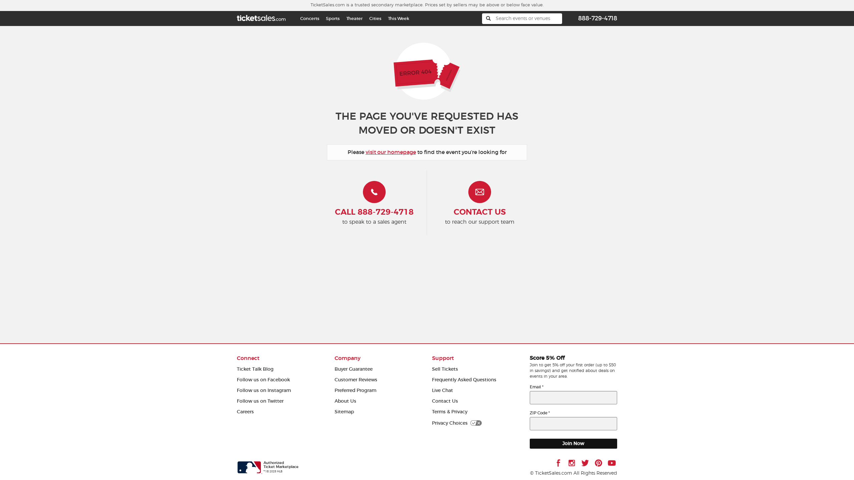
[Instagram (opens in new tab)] (571, 463)
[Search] (488, 18)
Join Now (573, 443)
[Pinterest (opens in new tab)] (598, 463)
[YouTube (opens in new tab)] (611, 463)
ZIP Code (540, 412)
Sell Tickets (445, 369)
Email (536, 386)
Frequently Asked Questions (464, 380)
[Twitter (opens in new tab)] (585, 463)
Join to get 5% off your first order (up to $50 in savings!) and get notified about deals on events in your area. (573, 370)
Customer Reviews (356, 380)
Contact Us (445, 401)
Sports (333, 18)
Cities (375, 18)
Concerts (309, 18)
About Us (345, 401)
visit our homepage (391, 152)
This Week (398, 18)
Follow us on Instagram (264, 390)
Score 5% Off (547, 358)
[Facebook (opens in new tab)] (558, 463)
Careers (245, 412)
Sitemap (344, 412)
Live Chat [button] (442, 390)
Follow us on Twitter (260, 401)
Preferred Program (355, 390)
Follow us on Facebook (263, 380)
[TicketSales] (261, 17)
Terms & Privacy (449, 412)
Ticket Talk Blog (255, 369)
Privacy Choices (450, 423)
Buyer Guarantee (354, 369)
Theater (354, 18)
